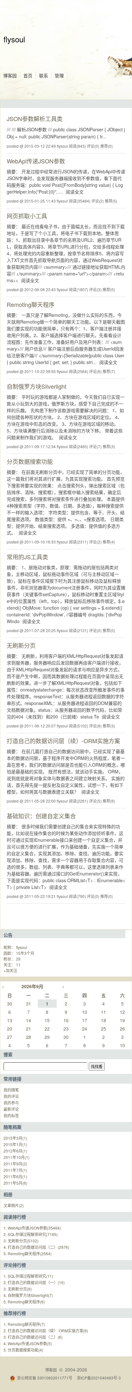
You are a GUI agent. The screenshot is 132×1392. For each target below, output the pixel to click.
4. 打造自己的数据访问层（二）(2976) (36, 1247)
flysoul (14, 39)
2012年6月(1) (15, 1150)
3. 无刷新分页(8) (18, 1289)
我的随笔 (11, 1089)
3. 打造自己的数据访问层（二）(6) (33, 1337)
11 (18, 964)
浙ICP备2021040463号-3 (99, 1377)
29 (18, 958)
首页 (27, 75)
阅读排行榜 (15, 1217)
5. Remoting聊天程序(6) (24, 1301)
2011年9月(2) (15, 1163)
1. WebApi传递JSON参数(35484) (32, 1228)
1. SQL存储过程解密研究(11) (28, 1276)
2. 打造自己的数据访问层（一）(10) (34, 1282)
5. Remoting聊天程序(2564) (28, 1253)
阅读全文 (75, 191)
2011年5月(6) (15, 1183)
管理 (59, 75)
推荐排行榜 (15, 1313)
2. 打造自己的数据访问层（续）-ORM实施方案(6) (46, 1330)
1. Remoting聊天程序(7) (24, 1324)
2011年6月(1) (15, 1176)
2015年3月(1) (15, 1138)
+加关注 (10, 970)
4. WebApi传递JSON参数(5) (28, 1343)
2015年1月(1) (15, 1144)
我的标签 (11, 1115)
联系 (43, 75)
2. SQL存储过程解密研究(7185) (31, 1234)
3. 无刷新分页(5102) (21, 1240)
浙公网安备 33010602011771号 (44, 1377)
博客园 (10, 75)
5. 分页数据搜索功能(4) (23, 1350)
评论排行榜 (15, 1265)
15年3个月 (25, 953)
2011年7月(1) (15, 1170)
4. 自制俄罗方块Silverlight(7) (28, 1295)
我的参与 (11, 1102)
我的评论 (11, 1096)
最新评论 (11, 1109)
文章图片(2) (14, 1205)
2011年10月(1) (16, 1157)
